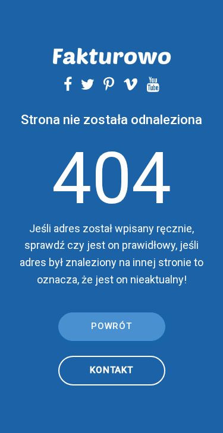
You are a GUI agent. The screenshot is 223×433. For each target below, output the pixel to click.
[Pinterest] (104, 84)
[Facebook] (68, 84)
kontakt (111, 370)
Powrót (111, 326)
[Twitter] (83, 84)
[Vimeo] (126, 84)
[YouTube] (148, 84)
